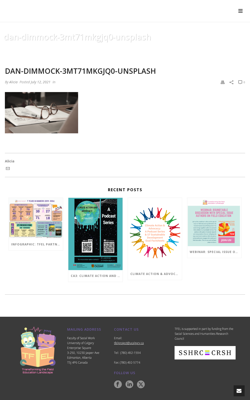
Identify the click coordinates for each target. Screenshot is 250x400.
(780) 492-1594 (130, 353)
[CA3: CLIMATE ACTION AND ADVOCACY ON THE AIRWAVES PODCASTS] (95, 234)
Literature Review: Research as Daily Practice (139, 49)
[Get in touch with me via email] (8, 169)
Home (92, 49)
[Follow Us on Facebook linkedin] (129, 384)
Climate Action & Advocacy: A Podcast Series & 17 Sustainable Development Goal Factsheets (156, 274)
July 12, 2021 (41, 82)
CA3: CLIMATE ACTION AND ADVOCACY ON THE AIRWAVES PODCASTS (97, 276)
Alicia (13, 82)
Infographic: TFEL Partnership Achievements (37, 244)
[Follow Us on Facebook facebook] (118, 384)
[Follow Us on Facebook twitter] (141, 384)
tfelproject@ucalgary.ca (129, 343)
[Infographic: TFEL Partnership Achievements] (36, 218)
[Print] (223, 82)
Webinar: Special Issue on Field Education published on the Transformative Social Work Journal (215, 252)
